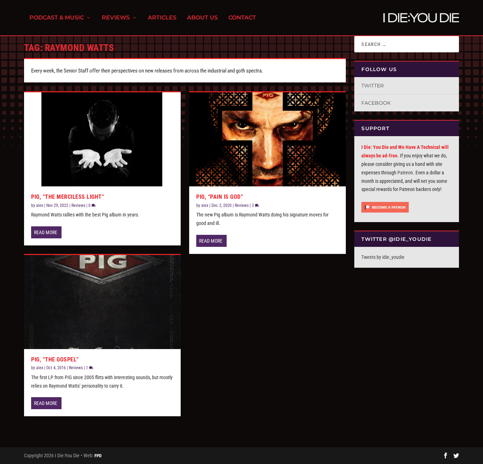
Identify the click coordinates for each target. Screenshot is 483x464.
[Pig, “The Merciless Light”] (102, 139)
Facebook (376, 103)
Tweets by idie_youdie (383, 257)
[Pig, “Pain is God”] (267, 139)
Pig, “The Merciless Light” (67, 196)
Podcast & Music (56, 18)
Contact (242, 18)
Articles (162, 18)
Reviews (116, 18)
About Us (202, 18)
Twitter (372, 85)
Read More (45, 232)
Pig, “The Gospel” (55, 359)
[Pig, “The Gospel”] (102, 302)
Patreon (405, 172)
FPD (97, 455)
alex (39, 205)
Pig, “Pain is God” (219, 196)
